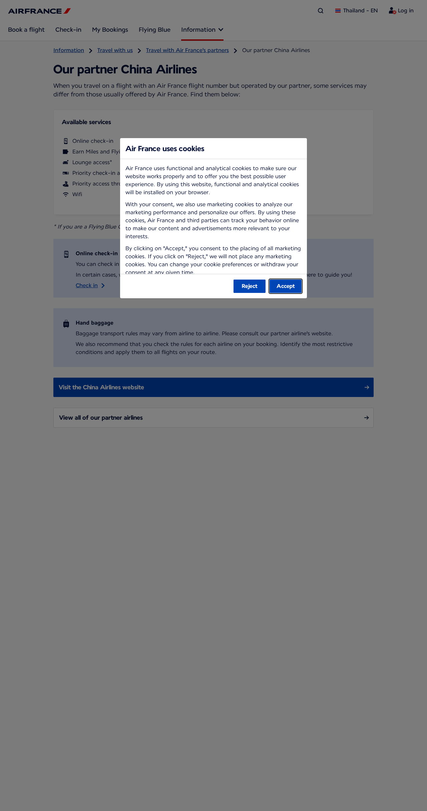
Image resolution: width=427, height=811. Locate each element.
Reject (250, 286)
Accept (286, 286)
